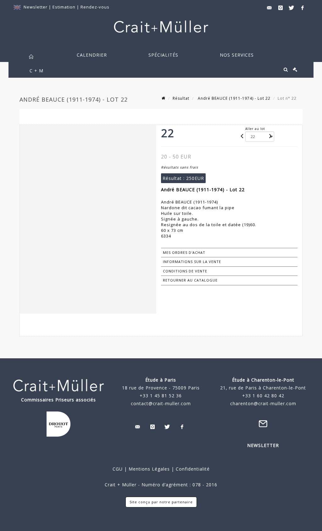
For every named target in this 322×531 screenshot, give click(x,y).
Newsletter (35, 7)
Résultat (181, 98)
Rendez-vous (94, 7)
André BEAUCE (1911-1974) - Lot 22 (233, 98)
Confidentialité (192, 469)
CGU (118, 469)
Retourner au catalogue (190, 280)
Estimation (65, 7)
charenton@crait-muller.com (263, 403)
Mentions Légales (149, 469)
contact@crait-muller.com (161, 403)
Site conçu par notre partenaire (161, 502)
